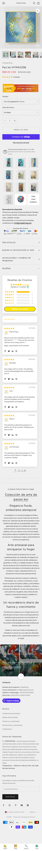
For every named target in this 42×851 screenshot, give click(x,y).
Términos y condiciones (11, 721)
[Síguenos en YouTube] (22, 805)
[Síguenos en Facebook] (3, 805)
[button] (7, 77)
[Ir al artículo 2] (13, 54)
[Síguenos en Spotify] (28, 805)
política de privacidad (10, 717)
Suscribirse (10, 797)
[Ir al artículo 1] (5, 54)
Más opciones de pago (21, 143)
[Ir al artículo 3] (20, 54)
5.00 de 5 (25, 285)
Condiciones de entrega (11, 713)
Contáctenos (7, 729)
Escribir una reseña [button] (20, 309)
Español (32, 812)
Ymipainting (7, 63)
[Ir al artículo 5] (35, 54)
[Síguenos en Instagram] (9, 805)
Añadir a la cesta (21, 130)
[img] (9, 328)
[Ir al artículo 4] (28, 54)
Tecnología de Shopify (28, 817)
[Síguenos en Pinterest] (15, 805)
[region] (21, 660)
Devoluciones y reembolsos (12, 725)
